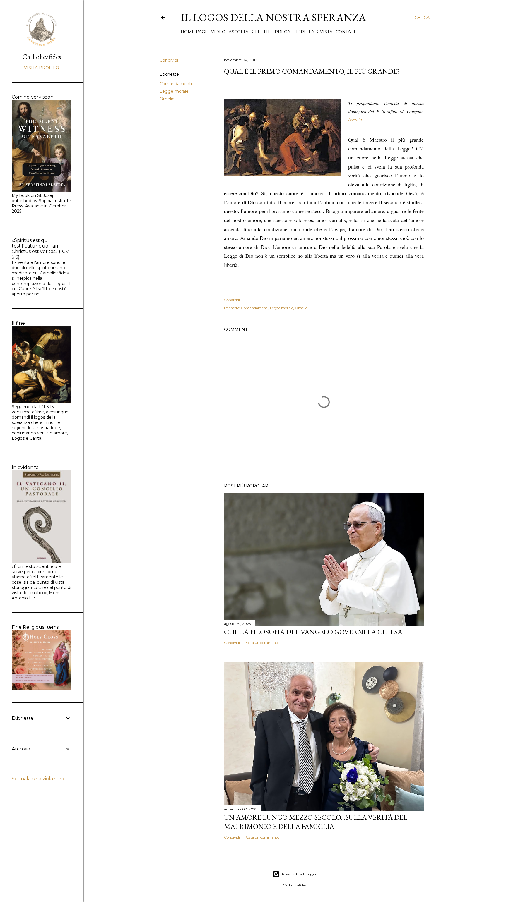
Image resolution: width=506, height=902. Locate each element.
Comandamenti (176, 83)
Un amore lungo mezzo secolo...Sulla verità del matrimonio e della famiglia (315, 822)
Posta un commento (261, 642)
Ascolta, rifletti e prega (259, 32)
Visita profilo (41, 68)
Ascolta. (355, 119)
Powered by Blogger (299, 874)
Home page (194, 32)
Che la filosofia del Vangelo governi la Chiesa (313, 631)
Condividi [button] (169, 60)
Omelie (167, 99)
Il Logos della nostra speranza (273, 17)
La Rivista (320, 32)
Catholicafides (41, 56)
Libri (299, 32)
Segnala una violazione (39, 778)
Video (218, 32)
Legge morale (174, 91)
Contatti (346, 32)
